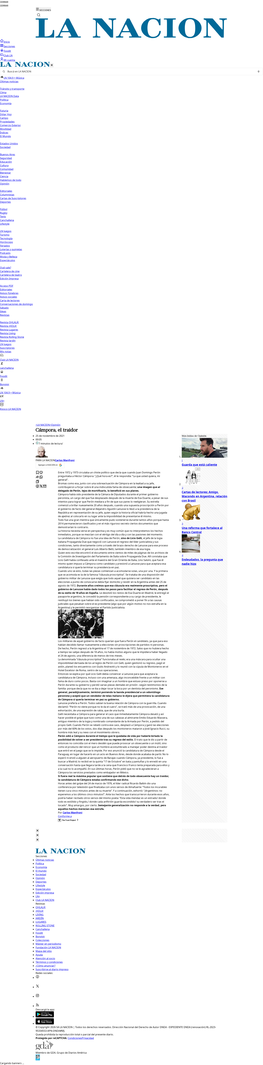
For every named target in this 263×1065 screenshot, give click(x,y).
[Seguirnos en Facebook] (37, 977)
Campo (4, 118)
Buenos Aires (7, 154)
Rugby (3, 213)
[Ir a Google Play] (45, 1016)
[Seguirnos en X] (37, 987)
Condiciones (75, 1038)
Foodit (7, 51)
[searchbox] (130, 71)
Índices (4, 132)
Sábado (4, 307)
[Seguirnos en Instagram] (37, 996)
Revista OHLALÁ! (9, 322)
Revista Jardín (8, 340)
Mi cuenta (9, 60)
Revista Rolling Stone (12, 337)
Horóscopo (6, 242)
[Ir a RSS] (37, 1006)
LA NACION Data (9, 96)
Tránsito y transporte (12, 88)
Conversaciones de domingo (16, 304)
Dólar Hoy (6, 114)
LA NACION (43, 425)
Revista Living (8, 333)
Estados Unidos (9, 143)
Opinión (55, 425)
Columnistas (7, 194)
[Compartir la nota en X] (41, 486)
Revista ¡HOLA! (8, 326)
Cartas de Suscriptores (13, 198)
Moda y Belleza (8, 256)
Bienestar (5, 172)
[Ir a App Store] (45, 1023)
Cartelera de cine (9, 271)
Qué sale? (5, 267)
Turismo (4, 234)
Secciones (9, 46)
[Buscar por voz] (259, 71)
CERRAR (4, 2)
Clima (3, 92)
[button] (131, 236)
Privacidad (88, 1038)
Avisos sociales (8, 296)
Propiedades (7, 121)
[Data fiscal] (38, 1059)
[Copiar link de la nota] (37, 482)
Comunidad (6, 169)
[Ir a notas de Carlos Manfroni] (103, 451)
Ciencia (4, 176)
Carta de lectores (10, 300)
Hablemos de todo (10, 180)
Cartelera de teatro (11, 275)
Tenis (3, 216)
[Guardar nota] (37, 473)
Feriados (5, 245)
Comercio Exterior (10, 125)
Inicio (7, 41)
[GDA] (44, 1049)
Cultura (4, 165)
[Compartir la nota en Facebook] (37, 486)
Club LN (8, 55)
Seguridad (6, 158)
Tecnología (6, 238)
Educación (6, 161)
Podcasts (5, 253)
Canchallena (7, 220)
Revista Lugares (9, 329)
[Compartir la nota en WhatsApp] (41, 477)
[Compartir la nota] (37, 477)
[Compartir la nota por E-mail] (45, 486)
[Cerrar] (52, 65)
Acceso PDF (6, 286)
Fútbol (3, 209)
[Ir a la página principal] (131, 37)
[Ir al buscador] (39, 15)
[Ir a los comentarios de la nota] (41, 473)
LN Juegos (5, 231)
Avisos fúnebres (9, 293)
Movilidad (5, 129)
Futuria (4, 110)
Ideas (3, 311)
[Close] (37, 831)
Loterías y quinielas (11, 249)
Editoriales (6, 191)
